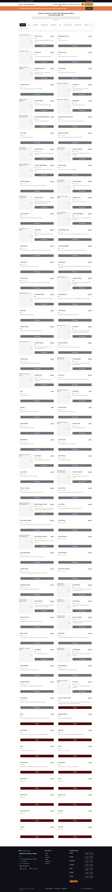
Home (46, 853)
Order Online (89, 4)
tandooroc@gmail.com (25, 863)
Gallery (47, 859)
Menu (46, 855)
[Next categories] (90, 24)
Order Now (89, 8)
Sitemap (47, 863)
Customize (45, 45)
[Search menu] (21, 28)
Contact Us (47, 861)
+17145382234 (24, 861)
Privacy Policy (57, 888)
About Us (47, 857)
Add (76, 707)
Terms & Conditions (49, 888)
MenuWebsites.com (89, 888)
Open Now (22, 1)
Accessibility (64, 888)
